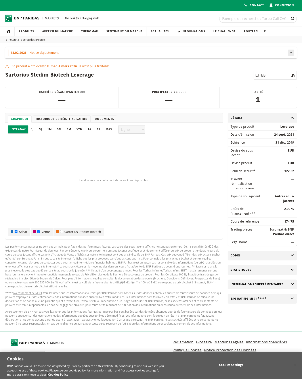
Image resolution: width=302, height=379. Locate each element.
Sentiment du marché (124, 31)
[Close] (295, 365)
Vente (46, 232)
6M (69, 129)
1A (89, 129)
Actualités (160, 31)
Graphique (20, 119)
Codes (238, 255)
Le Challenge (224, 31)
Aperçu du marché (57, 31)
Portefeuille (255, 31)
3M (59, 129)
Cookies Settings (231, 365)
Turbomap (89, 31)
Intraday (18, 129)
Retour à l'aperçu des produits (27, 39)
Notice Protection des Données (230, 350)
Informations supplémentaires (257, 284)
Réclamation (183, 342)
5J (40, 129)
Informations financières (266, 342)
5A (98, 129)
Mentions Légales (228, 342)
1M (49, 129)
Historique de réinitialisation (62, 119)
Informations (193, 31)
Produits (26, 31)
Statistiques (241, 270)
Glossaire (204, 342)
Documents (104, 119)
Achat (23, 232)
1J (32, 129)
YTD (79, 129)
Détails (238, 118)
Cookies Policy (58, 374)
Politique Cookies (187, 350)
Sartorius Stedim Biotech (82, 232)
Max (109, 129)
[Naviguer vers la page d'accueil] (32, 18)
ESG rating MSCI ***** (249, 298)
